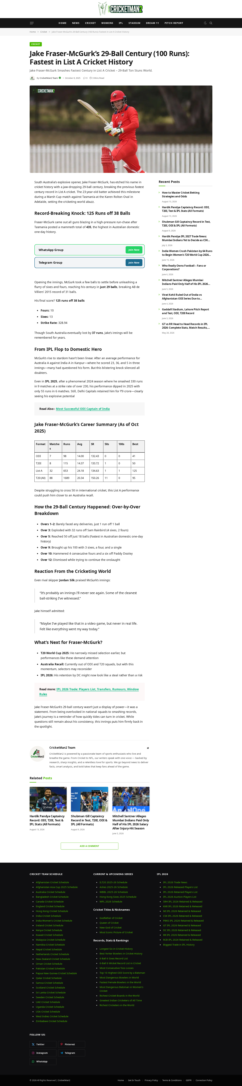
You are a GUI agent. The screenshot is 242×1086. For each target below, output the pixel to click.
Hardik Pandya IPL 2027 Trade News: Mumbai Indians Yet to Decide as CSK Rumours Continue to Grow (185, 238)
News (76, 23)
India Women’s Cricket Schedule (54, 920)
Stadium (134, 23)
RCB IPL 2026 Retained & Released (182, 939)
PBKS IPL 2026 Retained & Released (183, 920)
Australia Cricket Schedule (50, 892)
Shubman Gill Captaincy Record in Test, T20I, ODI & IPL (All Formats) (89, 820)
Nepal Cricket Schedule (49, 949)
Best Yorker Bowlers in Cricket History (121, 953)
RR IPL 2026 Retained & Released (182, 934)
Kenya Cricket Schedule (49, 930)
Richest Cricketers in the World (117, 1005)
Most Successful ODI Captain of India (83, 409)
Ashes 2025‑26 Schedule (114, 887)
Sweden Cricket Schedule (50, 997)
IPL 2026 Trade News (175, 882)
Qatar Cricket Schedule (49, 978)
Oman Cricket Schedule (49, 963)
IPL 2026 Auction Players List (179, 896)
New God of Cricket (110, 927)
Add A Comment (89, 846)
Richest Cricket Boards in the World (119, 995)
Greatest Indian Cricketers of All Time (121, 1000)
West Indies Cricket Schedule (52, 1016)
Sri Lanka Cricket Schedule (51, 992)
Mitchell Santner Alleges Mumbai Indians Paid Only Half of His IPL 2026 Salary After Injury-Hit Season (130, 822)
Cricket (90, 23)
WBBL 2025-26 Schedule (114, 892)
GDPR (188, 1080)
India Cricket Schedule (48, 915)
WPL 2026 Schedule (111, 901)
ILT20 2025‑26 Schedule (113, 882)
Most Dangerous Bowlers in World (119, 977)
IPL (121, 23)
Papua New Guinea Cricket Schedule (56, 973)
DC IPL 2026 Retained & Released (182, 930)
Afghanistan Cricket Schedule (52, 882)
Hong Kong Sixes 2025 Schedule (118, 896)
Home (62, 23)
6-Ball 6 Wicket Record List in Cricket (120, 963)
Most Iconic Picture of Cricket (116, 932)
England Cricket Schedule (50, 906)
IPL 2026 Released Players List (180, 887)
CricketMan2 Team (49, 77)
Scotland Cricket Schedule (50, 987)
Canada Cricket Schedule (50, 901)
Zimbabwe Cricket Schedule (51, 1021)
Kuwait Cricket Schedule (49, 934)
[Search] (210, 23)
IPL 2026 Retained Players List (180, 892)
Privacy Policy (151, 1080)
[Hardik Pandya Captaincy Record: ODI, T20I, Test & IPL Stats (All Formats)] (48, 799)
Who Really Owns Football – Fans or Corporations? (184, 267)
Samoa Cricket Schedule (49, 982)
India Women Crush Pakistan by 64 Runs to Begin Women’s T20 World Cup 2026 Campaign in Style (187, 253)
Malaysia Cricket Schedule (50, 939)
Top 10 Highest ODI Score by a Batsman (122, 972)
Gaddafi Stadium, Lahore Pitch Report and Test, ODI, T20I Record (185, 311)
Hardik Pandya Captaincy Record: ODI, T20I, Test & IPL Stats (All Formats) (47, 820)
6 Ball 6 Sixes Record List (114, 958)
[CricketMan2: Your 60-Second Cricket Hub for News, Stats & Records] (121, 9)
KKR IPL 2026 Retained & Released (182, 906)
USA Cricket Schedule (48, 1011)
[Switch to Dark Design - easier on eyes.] (205, 23)
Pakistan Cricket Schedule (50, 968)
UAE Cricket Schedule (48, 1002)
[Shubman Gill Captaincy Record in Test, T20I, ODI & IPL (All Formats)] (89, 799)
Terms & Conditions (172, 1080)
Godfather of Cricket (111, 918)
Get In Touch (134, 1080)
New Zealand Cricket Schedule (53, 959)
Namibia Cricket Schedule (50, 944)
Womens (107, 23)
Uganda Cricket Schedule (50, 1006)
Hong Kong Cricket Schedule (52, 911)
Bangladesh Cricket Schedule (52, 896)
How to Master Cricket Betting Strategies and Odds (180, 194)
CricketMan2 (64, 1080)
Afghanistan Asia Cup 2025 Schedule (57, 887)
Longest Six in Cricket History (116, 948)
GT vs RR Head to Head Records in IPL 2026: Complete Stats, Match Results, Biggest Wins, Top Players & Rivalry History (185, 326)
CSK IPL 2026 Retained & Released (182, 915)
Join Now (134, 249)
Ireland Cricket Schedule (49, 925)
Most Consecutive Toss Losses (117, 968)
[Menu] (32, 23)
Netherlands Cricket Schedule (52, 954)
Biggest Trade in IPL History (179, 944)
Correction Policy (204, 1080)
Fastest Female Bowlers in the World (120, 982)
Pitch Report (174, 23)
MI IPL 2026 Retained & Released (182, 911)
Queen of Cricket (109, 922)
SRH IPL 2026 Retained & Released (182, 901)
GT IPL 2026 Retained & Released (182, 925)
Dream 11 (152, 23)
